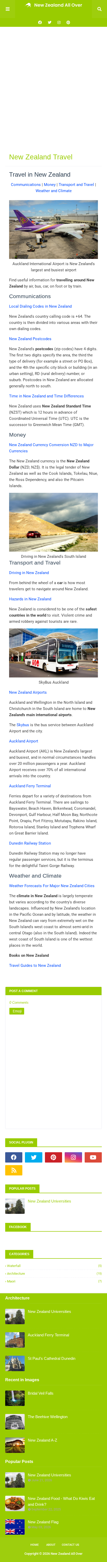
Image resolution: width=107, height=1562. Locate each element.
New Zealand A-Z (42, 1440)
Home (34, 1545)
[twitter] (49, 22)
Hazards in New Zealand (30, 599)
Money (50, 184)
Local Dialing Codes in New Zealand (40, 306)
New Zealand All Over (67, 1554)
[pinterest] (67, 22)
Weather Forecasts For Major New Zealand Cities (52, 886)
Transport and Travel (76, 184)
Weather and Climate (54, 191)
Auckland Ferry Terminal (30, 786)
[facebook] (40, 22)
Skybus (23, 725)
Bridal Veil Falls (41, 1393)
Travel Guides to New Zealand (35, 965)
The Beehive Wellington (48, 1416)
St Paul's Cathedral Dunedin (51, 1358)
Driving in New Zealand (29, 572)
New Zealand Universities (49, 1201)
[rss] (13, 1170)
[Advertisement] (53, 88)
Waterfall (54, 1266)
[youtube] (93, 1157)
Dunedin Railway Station (30, 843)
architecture (54, 1273)
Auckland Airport (23, 741)
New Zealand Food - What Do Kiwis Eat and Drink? (61, 1501)
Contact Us (70, 1545)
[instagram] (59, 22)
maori (54, 1281)
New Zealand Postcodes (30, 339)
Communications (26, 184)
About (51, 1545)
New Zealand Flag (43, 1522)
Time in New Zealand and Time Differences (46, 396)
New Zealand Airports (28, 692)
